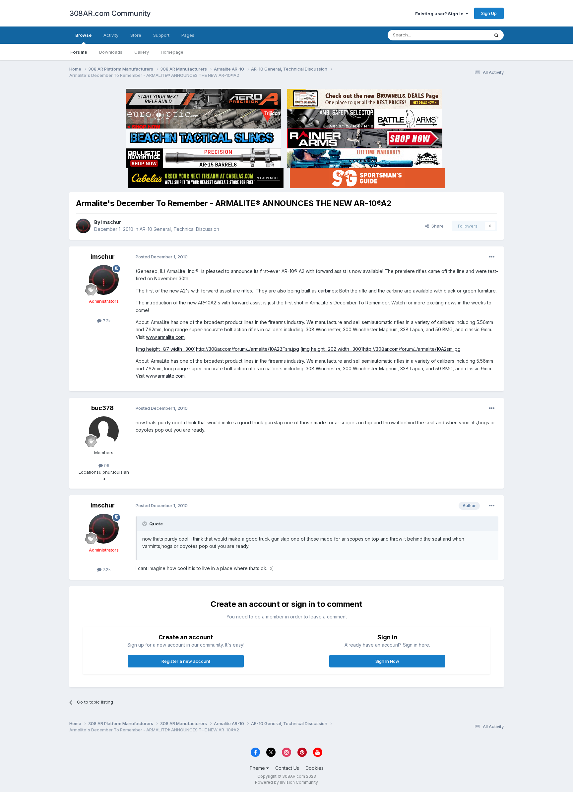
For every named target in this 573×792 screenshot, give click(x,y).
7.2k (106, 320)
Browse (83, 35)
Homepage (172, 52)
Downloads (110, 52)
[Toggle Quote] (145, 523)
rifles (246, 290)
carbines (327, 290)
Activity (110, 35)
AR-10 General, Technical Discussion (179, 229)
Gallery (141, 52)
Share (436, 226)
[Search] (496, 35)
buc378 (102, 407)
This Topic (469, 34)
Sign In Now (387, 661)
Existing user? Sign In (440, 13)
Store (135, 35)
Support (161, 35)
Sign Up (489, 13)
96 (106, 465)
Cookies (314, 768)
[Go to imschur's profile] (83, 226)
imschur (111, 222)
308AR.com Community (110, 13)
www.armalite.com (165, 337)
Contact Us (287, 768)
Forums (78, 52)
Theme (257, 768)
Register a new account (185, 661)
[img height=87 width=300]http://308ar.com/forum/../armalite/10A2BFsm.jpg (217, 349)
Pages (187, 35)
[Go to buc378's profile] (104, 431)
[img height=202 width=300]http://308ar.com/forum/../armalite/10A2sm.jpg (380, 349)
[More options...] (491, 257)
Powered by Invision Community (286, 782)
